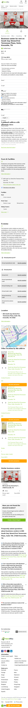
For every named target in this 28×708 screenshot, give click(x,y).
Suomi (3, 677)
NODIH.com (18, 658)
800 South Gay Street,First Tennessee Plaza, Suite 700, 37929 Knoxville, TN (14, 556)
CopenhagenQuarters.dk (21, 665)
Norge (2, 675)
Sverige (3, 672)
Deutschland (4, 679)
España (3, 691)
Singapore (17, 686)
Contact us (4, 665)
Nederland (4, 682)
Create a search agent (7, 656)
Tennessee (21, 6)
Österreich (16, 675)
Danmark (3, 670)
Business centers (13, 6)
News (16, 656)
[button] (2, 368)
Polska (16, 682)
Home (2, 6)
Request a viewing (6, 71)
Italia (15, 672)
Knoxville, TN (4, 7)
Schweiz (16, 677)
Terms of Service (14, 699)
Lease (7, 6)
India (15, 689)
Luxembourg (4, 686)
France (16, 670)
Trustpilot (3, 91)
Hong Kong (17, 684)
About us (3, 658)
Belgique (3, 684)
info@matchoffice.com (6, 645)
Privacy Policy (4, 699)
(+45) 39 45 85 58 (5, 647)
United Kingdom (5, 689)
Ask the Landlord (6, 69)
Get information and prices (8, 68)
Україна (16, 679)
